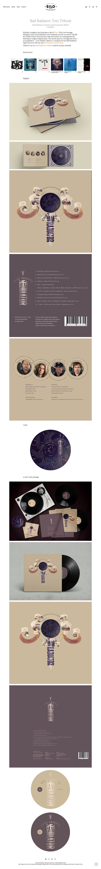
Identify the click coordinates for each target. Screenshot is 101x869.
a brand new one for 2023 (53, 43)
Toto (56, 33)
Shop (18, 7)
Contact (23, 7)
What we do (6, 7)
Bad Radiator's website (44, 46)
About (13, 7)
